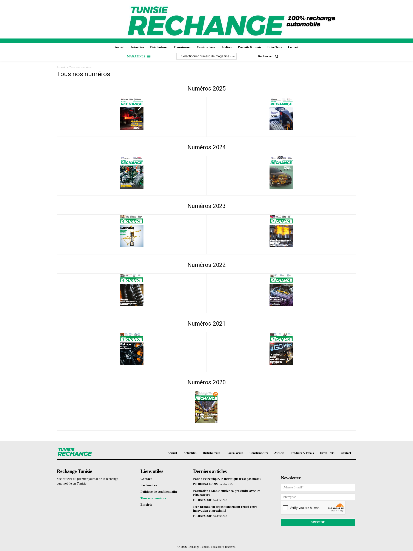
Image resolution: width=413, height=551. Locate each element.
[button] (269, 56)
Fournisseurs (202, 500)
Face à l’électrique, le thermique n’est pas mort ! (227, 478)
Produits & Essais (205, 484)
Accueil (61, 67)
